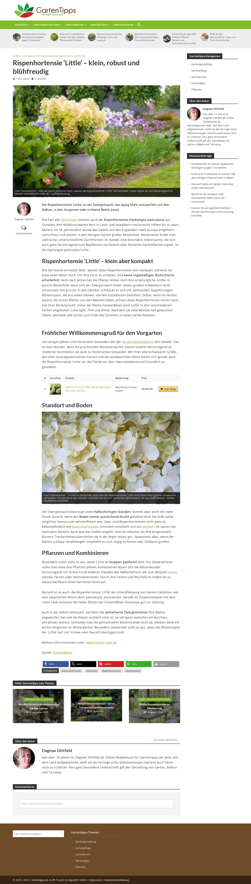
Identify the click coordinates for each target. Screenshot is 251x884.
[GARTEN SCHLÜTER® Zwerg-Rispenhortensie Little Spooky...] (55, 389)
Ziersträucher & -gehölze (68, 56)
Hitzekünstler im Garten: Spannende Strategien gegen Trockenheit (34, 37)
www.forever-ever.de (101, 642)
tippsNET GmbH (78, 879)
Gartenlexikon (123, 24)
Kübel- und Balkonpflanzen (32, 56)
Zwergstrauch (133, 670)
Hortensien (69, 220)
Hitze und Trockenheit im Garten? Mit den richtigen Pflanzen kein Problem (72, 37)
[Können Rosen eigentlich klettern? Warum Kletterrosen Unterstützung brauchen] (166, 39)
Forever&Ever (63, 652)
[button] (56, 664)
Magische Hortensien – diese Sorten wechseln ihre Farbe (96, 705)
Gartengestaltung (46, 24)
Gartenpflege (75, 24)
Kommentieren (24, 233)
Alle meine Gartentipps (165, 740)
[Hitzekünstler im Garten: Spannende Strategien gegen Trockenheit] (16, 37)
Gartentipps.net (39, 879)
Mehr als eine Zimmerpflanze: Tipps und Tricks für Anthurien (223, 37)
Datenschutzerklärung (116, 879)
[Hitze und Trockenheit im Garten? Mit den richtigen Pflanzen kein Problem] (54, 37)
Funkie (172, 572)
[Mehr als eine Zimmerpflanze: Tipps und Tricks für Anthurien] (204, 37)
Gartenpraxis (199, 76)
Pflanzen (21, 24)
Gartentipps (98, 24)
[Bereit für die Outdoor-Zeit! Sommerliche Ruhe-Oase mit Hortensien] (129, 37)
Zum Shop (170, 389)
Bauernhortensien (85, 526)
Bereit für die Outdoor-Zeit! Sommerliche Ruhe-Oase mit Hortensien (147, 37)
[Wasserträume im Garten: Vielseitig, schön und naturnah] (91, 37)
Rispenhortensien (111, 670)
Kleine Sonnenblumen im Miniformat (154, 706)
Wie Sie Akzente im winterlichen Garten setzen (38, 706)
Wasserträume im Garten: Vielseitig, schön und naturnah (109, 37)
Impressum (95, 879)
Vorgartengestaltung (137, 342)
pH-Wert (148, 526)
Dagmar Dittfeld (24, 219)
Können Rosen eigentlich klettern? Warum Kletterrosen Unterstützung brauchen (184, 39)
